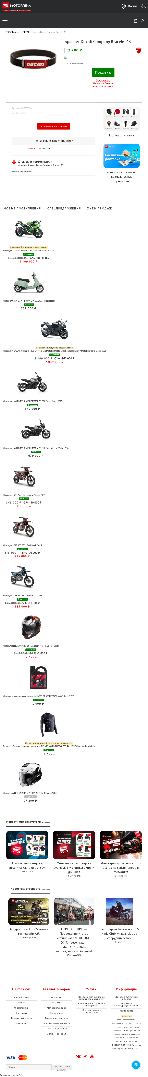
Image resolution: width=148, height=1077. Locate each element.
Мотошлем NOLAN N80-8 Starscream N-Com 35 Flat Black (31, 646)
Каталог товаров (56, 989)
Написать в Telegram (103, 83)
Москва (132, 6)
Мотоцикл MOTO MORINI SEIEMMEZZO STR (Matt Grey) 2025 (32, 401)
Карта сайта (126, 1011)
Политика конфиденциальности (126, 1005)
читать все (45, 822)
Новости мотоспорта (26, 888)
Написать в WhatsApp (103, 87)
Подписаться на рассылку (62, 1068)
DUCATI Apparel (13, 32)
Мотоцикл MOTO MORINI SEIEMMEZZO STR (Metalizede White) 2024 (36, 448)
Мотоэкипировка (56, 1008)
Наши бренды (21, 998)
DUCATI (26, 32)
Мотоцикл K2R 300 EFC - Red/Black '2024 (22, 545)
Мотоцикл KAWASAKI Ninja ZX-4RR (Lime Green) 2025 (28, 251)
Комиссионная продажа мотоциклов (91, 1005)
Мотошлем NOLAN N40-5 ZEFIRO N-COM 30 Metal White (30, 793)
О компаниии (21, 1008)
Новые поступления (22, 208)
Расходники (56, 1013)
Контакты (21, 1013)
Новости (21, 1003)
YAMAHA (56, 1003)
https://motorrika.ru (123, 1045)
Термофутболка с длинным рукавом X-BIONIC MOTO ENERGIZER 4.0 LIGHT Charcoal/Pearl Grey (49, 746)
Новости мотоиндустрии (23, 822)
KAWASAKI (56, 998)
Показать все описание (55, 126)
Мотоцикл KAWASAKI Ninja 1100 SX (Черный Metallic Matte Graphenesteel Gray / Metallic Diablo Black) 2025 (54, 351)
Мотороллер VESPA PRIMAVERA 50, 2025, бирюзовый (29, 301)
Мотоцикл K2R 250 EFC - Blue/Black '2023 (22, 596)
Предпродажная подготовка (91, 1011)
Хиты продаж (99, 208)
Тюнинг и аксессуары (56, 1018)
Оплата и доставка (56, 1029)
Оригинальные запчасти (56, 1024)
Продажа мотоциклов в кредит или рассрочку (91, 998)
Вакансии (21, 1024)
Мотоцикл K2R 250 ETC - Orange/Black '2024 (24, 495)
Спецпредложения (64, 208)
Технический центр (21, 1018)
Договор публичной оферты (126, 998)
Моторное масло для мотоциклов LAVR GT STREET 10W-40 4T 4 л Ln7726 (38, 696)
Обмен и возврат (56, 1034)
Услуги (91, 989)
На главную (21, 989)
